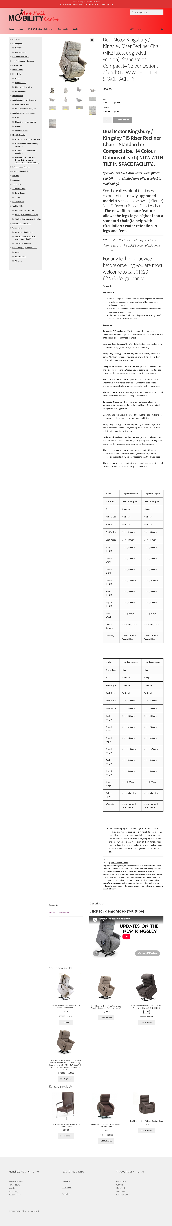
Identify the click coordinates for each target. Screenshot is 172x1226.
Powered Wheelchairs (23, 232)
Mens (17, 252)
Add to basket (122, 119)
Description (54, 905)
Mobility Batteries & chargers (24, 100)
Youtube (66, 1194)
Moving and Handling (23, 87)
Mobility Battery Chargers (25, 109)
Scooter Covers (21, 130)
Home (11, 29)
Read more (66, 1022)
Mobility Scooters (19, 135)
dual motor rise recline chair (136, 868)
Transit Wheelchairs (23, 243)
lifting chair (125, 877)
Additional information (59, 912)
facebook (66, 1181)
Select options (106, 1017)
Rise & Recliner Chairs (119, 863)
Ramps (17, 126)
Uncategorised (18, 202)
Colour (106, 107)
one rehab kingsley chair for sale (143, 877)
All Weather (17, 39)
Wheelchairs (17, 228)
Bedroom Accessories (20, 56)
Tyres (17, 197)
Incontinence (17, 96)
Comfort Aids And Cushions (23, 61)
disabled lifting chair (115, 865)
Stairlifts (15, 176)
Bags (17, 117)
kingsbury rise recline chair (144, 871)
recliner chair (126, 883)
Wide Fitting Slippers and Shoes (24, 248)
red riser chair (138, 883)
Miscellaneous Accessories (25, 122)
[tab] (66, 905)
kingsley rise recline (130, 874)
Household (16, 74)
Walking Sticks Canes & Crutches (28, 219)
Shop (20, 29)
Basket (76, 29)
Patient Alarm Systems (21, 167)
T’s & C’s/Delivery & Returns (40, 29)
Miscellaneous (20, 52)
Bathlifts (18, 48)
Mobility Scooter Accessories (23, 113)
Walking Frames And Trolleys (26, 215)
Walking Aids (17, 206)
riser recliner (150, 883)
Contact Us (63, 29)
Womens (18, 261)
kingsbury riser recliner (112, 874)
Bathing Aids (17, 43)
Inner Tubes (20, 193)
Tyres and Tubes (18, 189)
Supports (16, 180)
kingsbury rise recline (124, 871)
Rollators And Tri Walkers (25, 210)
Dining (18, 78)
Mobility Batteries (22, 104)
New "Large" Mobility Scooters (27, 139)
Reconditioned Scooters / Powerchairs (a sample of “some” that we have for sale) (27, 160)
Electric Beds (17, 69)
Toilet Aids (16, 184)
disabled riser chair (131, 865)
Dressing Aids (17, 65)
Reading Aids (20, 91)
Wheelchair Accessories (21, 223)
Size (104, 99)
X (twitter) (66, 1187)
